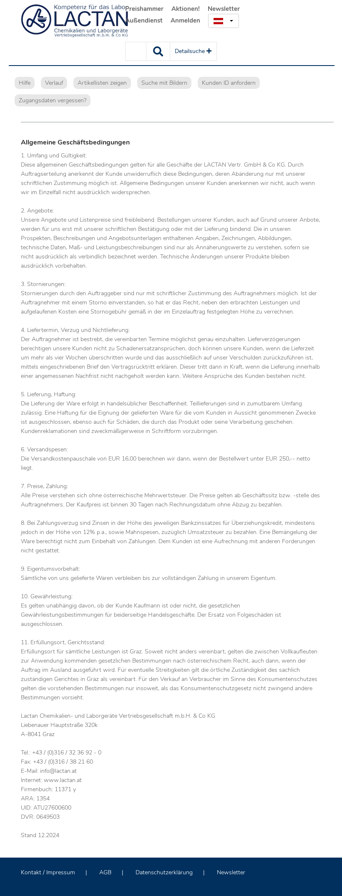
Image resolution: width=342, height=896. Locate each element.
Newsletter (224, 9)
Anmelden (185, 20)
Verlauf (54, 83)
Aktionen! (185, 9)
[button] (223, 21)
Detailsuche (190, 51)
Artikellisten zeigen (102, 83)
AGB (105, 872)
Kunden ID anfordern (229, 83)
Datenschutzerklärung (164, 872)
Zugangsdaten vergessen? (52, 100)
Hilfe (24, 83)
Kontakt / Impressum (48, 872)
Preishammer (144, 9)
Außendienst (144, 20)
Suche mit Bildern (164, 83)
